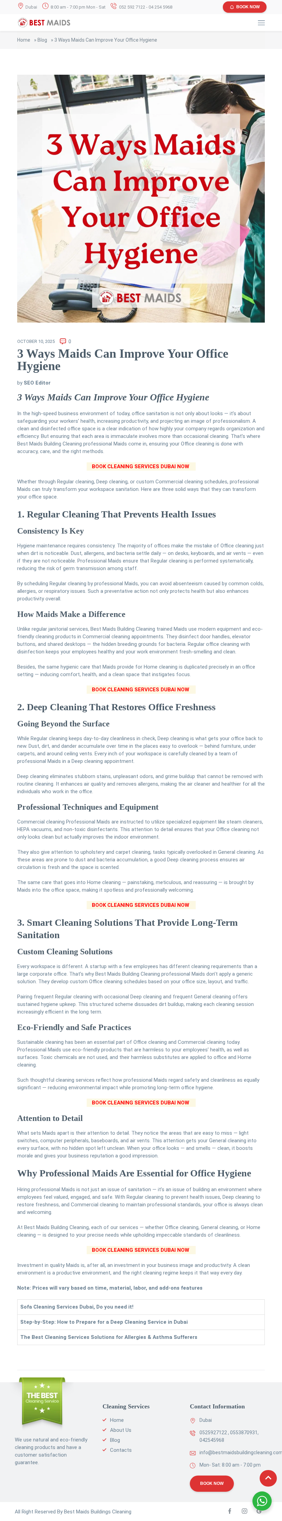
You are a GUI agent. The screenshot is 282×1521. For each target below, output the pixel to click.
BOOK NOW (248, 6)
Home (23, 40)
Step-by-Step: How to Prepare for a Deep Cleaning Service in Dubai (104, 1322)
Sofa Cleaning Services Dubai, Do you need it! (76, 1307)
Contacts (121, 1450)
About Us (120, 1430)
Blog (42, 40)
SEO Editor (37, 383)
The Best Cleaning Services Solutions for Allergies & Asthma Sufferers (108, 1337)
